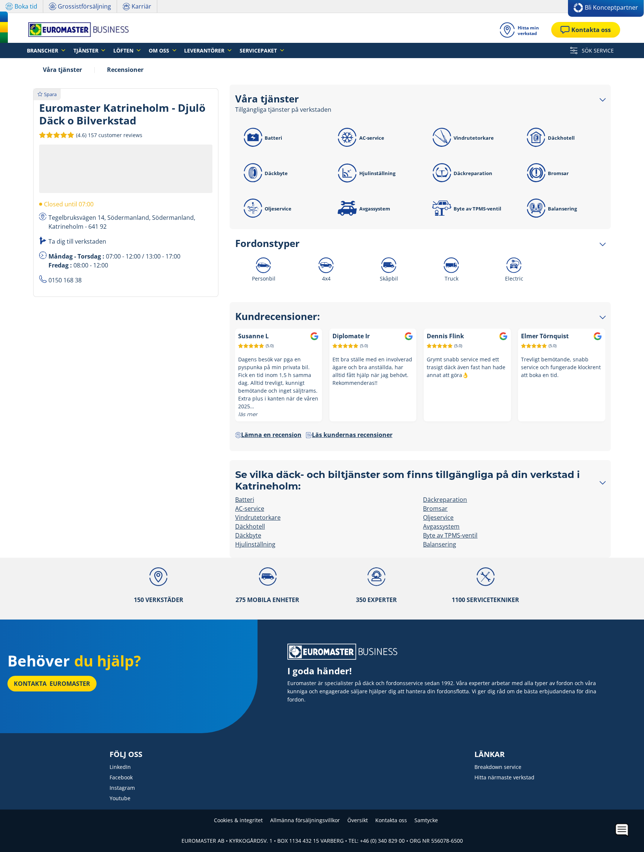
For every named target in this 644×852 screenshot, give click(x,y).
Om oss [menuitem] (160, 50)
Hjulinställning (377, 173)
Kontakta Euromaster (52, 684)
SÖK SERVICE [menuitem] (597, 50)
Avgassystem (374, 208)
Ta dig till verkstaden (77, 241)
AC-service (371, 137)
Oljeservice (278, 208)
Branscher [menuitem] (43, 50)
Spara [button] (50, 94)
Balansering (562, 208)
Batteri (273, 137)
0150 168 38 (65, 280)
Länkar (489, 754)
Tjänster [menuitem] (86, 50)
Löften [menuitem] (124, 50)
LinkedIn (120, 766)
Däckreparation (473, 173)
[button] (108, 134)
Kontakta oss (391, 820)
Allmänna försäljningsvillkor (305, 820)
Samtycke (426, 820)
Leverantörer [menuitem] (205, 50)
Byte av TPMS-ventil (477, 208)
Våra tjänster (62, 70)
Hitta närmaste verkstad (504, 777)
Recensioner (125, 70)
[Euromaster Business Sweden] (76, 29)
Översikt (357, 820)
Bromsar (558, 173)
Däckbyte (276, 173)
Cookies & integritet (238, 820)
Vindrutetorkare (474, 137)
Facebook (121, 777)
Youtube (120, 798)
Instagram (122, 787)
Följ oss (126, 754)
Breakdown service (497, 766)
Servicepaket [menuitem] (259, 50)
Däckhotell (561, 137)
